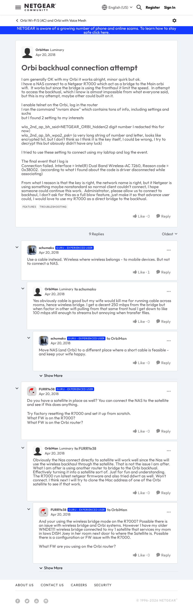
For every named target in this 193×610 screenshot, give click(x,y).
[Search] (139, 7)
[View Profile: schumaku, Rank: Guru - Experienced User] (31, 250)
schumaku (46, 247)
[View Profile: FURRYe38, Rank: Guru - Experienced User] (31, 391)
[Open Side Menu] (18, 7)
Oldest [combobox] (170, 234)
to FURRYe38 (85, 448)
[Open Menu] (174, 20)
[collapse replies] (17, 247)
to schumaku (85, 289)
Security (103, 585)
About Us (24, 585)
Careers (79, 585)
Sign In (169, 7)
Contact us (52, 585)
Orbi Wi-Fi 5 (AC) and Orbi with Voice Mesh (53, 20)
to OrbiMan (117, 338)
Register (153, 7)
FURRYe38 (47, 389)
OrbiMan (42, 49)
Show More (53, 375)
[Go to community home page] (40, 7)
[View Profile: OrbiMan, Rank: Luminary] (27, 52)
